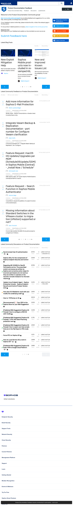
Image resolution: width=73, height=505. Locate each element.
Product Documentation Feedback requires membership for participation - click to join (36, 502)
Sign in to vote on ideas (3, 101)
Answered (2, 252)
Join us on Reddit (61, 31)
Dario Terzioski (13, 225)
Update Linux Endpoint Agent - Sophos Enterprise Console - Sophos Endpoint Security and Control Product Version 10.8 (16, 285)
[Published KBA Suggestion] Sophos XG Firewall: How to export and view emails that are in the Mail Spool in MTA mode (16, 327)
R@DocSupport (25, 81)
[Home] (8, 4)
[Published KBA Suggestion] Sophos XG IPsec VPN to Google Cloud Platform (16, 346)
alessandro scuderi (47, 253)
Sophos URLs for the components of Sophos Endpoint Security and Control (15, 259)
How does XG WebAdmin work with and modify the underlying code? (16, 293)
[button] (61, 3)
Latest (45, 252)
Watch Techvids (60, 40)
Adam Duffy (12, 138)
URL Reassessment (61, 36)
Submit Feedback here (14, 36)
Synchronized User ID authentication (15, 252)
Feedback (26, 10)
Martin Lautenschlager (15, 108)
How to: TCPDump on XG (11, 298)
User (71, 3)
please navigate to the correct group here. (36, 27)
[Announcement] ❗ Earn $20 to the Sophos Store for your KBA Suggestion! (16, 303)
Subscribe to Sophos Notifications (61, 20)
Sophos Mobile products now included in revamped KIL (25, 65)
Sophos (6, 73)
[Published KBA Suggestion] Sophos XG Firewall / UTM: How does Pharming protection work (16, 319)
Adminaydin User (13, 171)
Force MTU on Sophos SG (11, 335)
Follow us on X (60, 26)
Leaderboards (41, 10)
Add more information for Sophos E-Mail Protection (20, 103)
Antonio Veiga (12, 195)
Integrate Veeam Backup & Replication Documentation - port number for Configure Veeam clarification (20, 128)
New (68, 9)
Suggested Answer (2, 292)
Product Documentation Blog (15, 10)
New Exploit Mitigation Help (7, 62)
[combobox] (38, 3)
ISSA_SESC (45, 284)
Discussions (33, 10)
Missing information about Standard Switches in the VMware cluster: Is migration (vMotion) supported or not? (21, 216)
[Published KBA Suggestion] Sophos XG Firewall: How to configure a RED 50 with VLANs (16, 312)
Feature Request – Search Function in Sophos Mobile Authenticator (20, 189)
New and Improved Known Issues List (40, 64)
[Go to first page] (19, 239)
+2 (5, 254)
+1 (14, 341)
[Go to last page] (31, 87)
